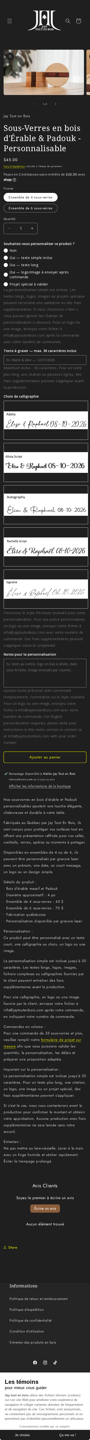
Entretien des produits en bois (33, 1342)
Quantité (9, 219)
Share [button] (12, 1247)
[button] (9, 21)
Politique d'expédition (27, 1309)
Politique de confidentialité (31, 1320)
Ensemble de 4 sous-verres (31, 197)
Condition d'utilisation (27, 1331)
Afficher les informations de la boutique (40, 786)
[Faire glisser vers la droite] (55, 104)
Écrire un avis (45, 1208)
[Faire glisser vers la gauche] (34, 104)
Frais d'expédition (14, 166)
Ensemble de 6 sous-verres (31, 208)
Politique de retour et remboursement (39, 1298)
